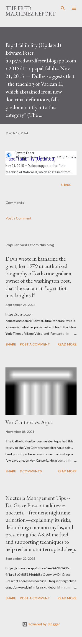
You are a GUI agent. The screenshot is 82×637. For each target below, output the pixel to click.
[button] (21, 156)
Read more (67, 344)
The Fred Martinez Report (30, 11)
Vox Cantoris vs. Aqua (29, 422)
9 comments (31, 471)
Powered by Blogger (44, 624)
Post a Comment (18, 218)
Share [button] (66, 185)
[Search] (63, 8)
